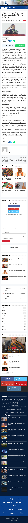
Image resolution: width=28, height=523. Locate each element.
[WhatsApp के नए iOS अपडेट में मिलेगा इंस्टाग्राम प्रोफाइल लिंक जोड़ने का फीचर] (4, 489)
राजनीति (3, 315)
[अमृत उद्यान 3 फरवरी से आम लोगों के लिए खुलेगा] (4, 445)
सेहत (3, 326)
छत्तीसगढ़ (3, 307)
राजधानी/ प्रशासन (5, 323)
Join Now (21, 45)
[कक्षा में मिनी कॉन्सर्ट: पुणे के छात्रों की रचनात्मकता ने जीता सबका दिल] (4, 471)
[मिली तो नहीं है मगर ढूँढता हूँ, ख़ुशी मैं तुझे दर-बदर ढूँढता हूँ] (5, 266)
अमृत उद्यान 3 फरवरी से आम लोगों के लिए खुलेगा (15, 443)
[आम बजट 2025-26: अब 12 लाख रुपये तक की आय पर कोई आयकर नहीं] (4, 431)
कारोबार (22, 506)
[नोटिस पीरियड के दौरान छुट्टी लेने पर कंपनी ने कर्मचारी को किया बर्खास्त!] (4, 483)
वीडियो (3, 513)
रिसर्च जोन (21, 513)
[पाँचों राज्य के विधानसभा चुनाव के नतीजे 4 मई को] (20, 185)
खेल (3, 321)
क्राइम (3, 318)
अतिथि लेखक (15, 506)
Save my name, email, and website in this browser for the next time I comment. (14, 237)
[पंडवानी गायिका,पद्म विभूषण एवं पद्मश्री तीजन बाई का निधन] (5, 278)
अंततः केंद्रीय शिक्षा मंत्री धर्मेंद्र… (14, 361)
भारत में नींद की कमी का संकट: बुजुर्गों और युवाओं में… (16, 449)
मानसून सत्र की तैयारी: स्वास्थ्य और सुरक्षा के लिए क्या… (16, 455)
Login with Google (14, 208)
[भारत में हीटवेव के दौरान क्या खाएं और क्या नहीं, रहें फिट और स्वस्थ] (4, 463)
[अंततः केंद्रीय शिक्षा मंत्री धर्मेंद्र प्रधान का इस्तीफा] (20, 172)
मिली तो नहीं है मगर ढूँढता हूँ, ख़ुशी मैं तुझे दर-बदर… (16, 264)
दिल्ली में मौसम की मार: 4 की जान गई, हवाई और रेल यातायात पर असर (20, 160)
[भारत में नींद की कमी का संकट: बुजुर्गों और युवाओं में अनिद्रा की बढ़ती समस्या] (4, 451)
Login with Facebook (15, 206)
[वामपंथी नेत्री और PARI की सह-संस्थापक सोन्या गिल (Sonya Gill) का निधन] (7, 172)
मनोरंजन (7, 506)
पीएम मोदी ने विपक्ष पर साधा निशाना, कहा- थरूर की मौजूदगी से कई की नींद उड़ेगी (7, 160)
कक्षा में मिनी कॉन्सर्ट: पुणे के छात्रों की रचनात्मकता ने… (16, 469)
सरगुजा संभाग (4, 329)
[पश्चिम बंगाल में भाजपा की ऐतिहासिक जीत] (7, 185)
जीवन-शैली (11, 509)
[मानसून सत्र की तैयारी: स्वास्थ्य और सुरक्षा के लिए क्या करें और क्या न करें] (4, 457)
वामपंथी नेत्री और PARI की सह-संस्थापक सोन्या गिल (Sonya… (14, 350)
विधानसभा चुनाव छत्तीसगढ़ (7, 502)
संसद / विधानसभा (19, 502)
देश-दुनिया (24, 20)
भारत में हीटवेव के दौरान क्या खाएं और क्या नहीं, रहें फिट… (17, 461)
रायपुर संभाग (4, 313)
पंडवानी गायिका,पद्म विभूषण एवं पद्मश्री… (15, 367)
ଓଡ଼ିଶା (4, 509)
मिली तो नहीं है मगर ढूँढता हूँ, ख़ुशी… (14, 355)
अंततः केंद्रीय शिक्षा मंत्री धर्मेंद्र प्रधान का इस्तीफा (17, 270)
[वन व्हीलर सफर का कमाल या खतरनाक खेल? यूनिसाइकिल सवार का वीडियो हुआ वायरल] (4, 477)
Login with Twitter (15, 211)
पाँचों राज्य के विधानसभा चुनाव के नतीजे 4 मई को (15, 417)
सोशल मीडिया (19, 509)
